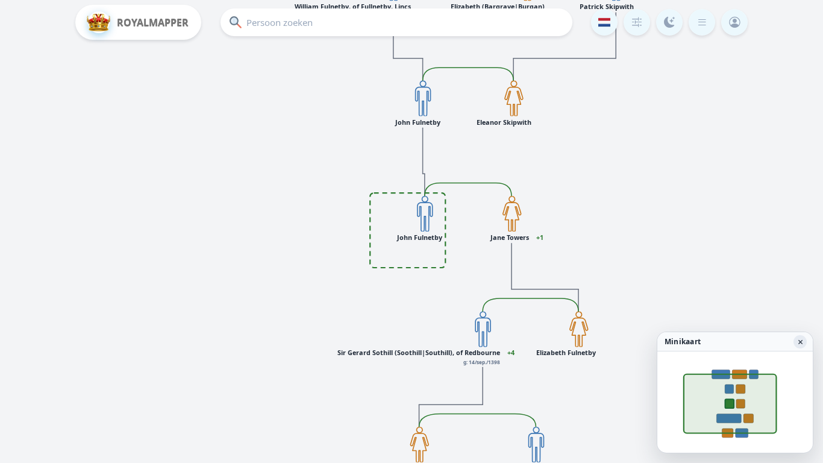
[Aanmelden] (734, 22)
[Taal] (604, 22)
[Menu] (702, 22)
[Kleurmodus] (669, 22)
